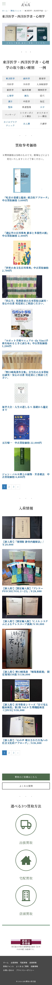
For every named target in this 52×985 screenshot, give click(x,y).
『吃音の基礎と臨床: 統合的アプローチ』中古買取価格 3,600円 (25, 199)
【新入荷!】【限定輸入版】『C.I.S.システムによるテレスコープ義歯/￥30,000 (25, 622)
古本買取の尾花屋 (29, 981)
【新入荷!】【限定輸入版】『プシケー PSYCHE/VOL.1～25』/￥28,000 (22, 589)
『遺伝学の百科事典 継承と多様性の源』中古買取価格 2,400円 (25, 234)
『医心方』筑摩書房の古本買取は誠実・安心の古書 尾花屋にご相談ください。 (25, 302)
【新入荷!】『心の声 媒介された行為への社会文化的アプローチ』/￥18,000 (25, 741)
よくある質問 (26, 785)
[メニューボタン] (4, 4)
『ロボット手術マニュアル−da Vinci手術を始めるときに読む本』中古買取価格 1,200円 (25, 343)
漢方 (10, 101)
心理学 (10, 95)
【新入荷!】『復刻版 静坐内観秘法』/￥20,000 (23, 543)
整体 (10, 107)
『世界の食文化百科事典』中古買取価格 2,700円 (25, 269)
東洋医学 (10, 78)
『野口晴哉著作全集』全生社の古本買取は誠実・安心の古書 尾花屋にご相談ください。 (25, 374)
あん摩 (26, 123)
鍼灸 (26, 95)
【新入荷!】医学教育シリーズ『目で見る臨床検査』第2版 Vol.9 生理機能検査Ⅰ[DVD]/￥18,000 (25, 707)
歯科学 (26, 78)
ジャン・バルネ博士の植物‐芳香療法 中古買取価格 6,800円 (26, 475)
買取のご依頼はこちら (26, 777)
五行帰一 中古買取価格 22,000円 (22, 442)
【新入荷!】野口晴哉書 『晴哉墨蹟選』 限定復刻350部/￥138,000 (26, 673)
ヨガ (42, 107)
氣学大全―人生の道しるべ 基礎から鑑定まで (25, 408)
